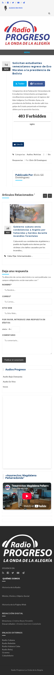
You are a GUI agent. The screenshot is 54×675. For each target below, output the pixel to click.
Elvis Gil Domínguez (38, 160)
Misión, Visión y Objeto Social (15, 596)
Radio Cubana (8, 640)
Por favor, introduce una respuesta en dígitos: (23, 321)
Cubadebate (7, 655)
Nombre (7, 284)
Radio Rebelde (8, 643)
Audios (30, 154)
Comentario (8, 335)
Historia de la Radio (11, 587)
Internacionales (24, 256)
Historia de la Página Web (14, 604)
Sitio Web (7, 308)
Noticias (37, 154)
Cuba (9, 256)
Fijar (14, 256)
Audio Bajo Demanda (12, 376)
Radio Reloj (7, 649)
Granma (5, 652)
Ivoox (5, 387)
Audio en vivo (9, 381)
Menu (27, 52)
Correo (6, 296)
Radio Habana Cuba (11, 646)
